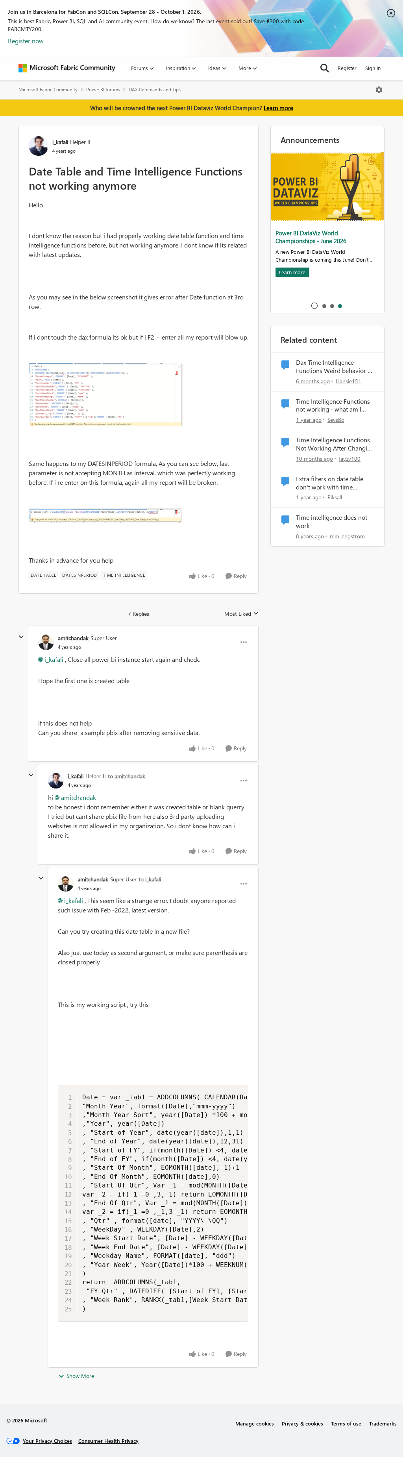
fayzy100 (349, 458)
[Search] (324, 68)
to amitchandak (126, 776)
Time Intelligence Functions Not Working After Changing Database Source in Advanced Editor (335, 444)
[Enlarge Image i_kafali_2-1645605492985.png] (106, 394)
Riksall (334, 497)
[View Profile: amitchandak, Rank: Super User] (46, 642)
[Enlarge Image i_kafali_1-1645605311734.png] (106, 515)
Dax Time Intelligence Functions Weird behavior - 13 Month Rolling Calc (333, 366)
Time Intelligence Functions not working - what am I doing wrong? (333, 405)
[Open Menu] (379, 89)
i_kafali (60, 142)
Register (347, 68)
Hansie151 (348, 381)
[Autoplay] (314, 306)
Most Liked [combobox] (241, 614)
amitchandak (73, 638)
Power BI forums (103, 89)
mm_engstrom (347, 536)
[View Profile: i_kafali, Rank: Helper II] (38, 146)
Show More (80, 1375)
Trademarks (383, 1423)
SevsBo (335, 419)
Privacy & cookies (302, 1423)
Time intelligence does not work (331, 521)
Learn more (278, 108)
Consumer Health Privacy (108, 1440)
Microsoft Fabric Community (48, 89)
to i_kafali (150, 879)
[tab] (324, 306)
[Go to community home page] (66, 68)
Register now (26, 41)
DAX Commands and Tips (155, 89)
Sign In (373, 68)
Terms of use (346, 1423)
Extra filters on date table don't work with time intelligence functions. (329, 483)
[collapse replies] (21, 637)
